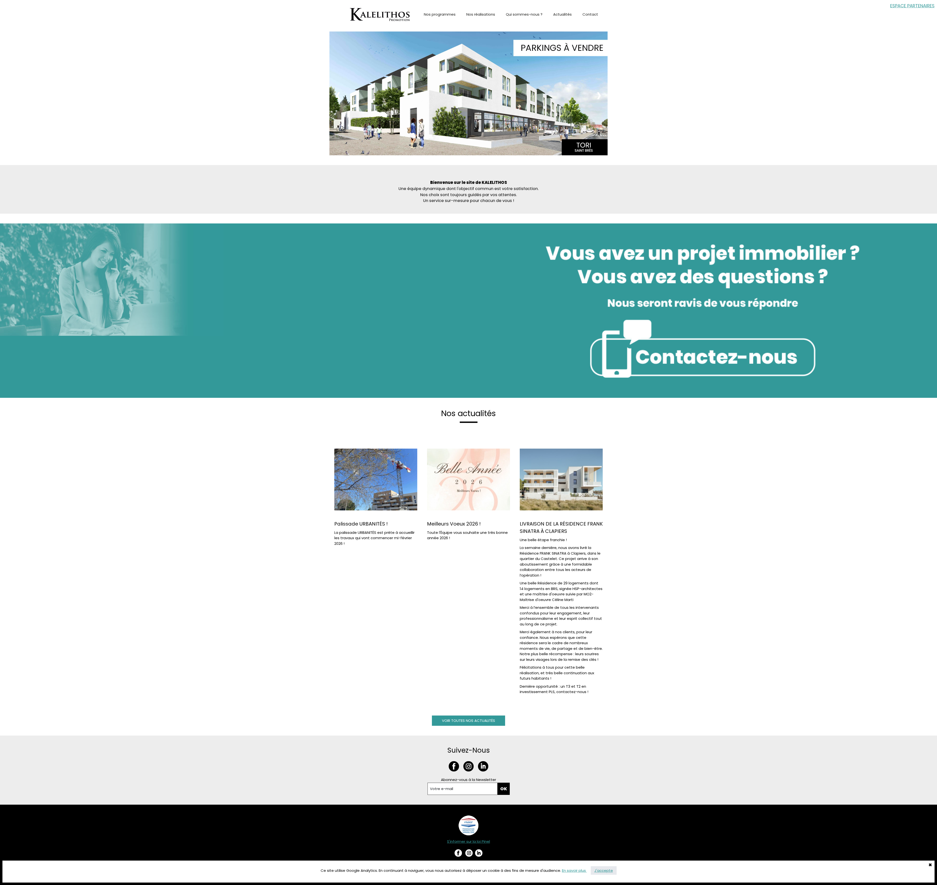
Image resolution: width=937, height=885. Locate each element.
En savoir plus (574, 870)
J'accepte (603, 870)
